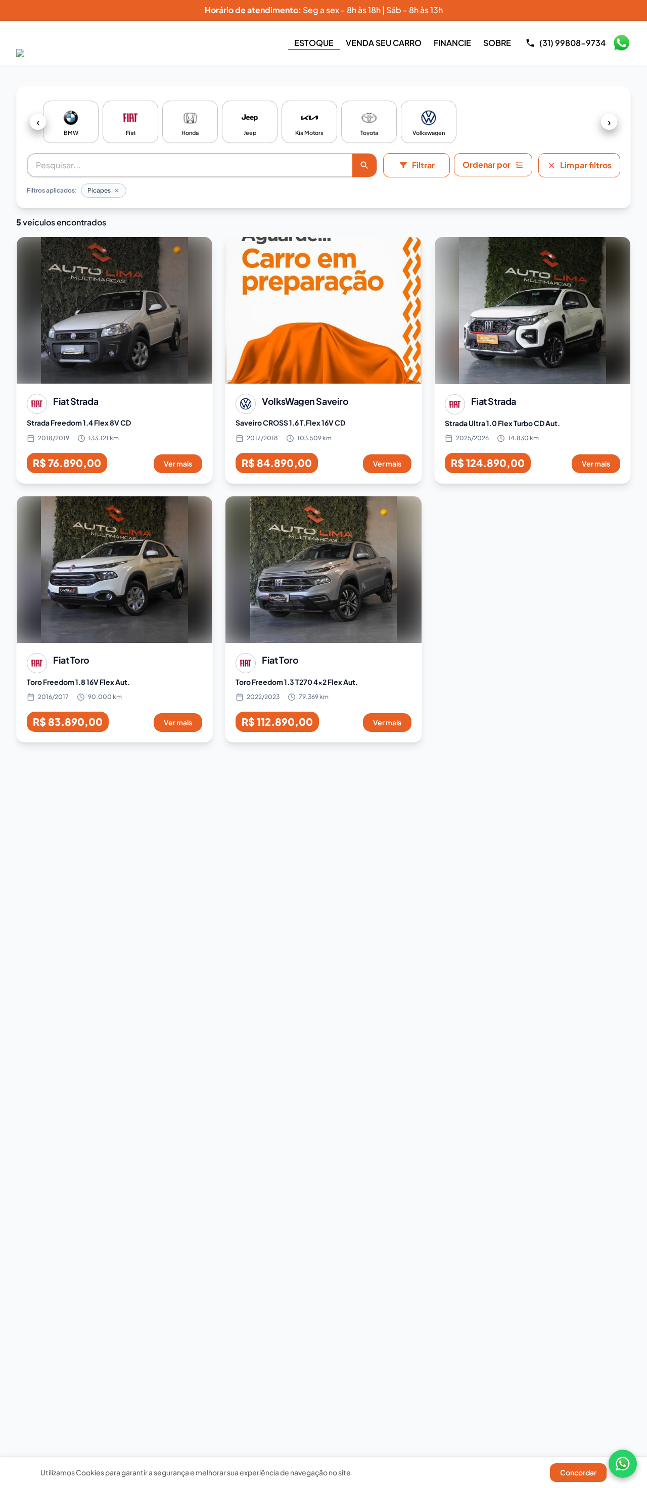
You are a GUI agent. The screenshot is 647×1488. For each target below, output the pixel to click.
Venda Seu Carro (384, 42)
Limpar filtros (586, 165)
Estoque (314, 42)
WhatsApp (621, 43)
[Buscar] (364, 165)
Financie (452, 42)
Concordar (578, 1472)
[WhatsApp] (623, 1464)
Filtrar (423, 165)
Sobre (497, 42)
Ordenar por (487, 164)
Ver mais (178, 463)
